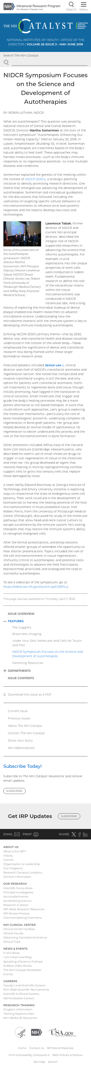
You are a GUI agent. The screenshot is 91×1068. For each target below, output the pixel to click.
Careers (10, 981)
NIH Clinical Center (19, 924)
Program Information (17, 1009)
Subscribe (14, 790)
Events (8, 974)
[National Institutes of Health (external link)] (36, 1032)
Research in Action (16, 905)
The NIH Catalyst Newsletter (22, 970)
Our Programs (13, 868)
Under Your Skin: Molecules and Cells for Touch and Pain (46, 643)
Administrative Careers (18, 998)
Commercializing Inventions (22, 917)
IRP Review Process (16, 913)
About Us (10, 847)
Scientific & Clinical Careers (21, 993)
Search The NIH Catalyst (21, 55)
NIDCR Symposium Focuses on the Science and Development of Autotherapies (47, 654)
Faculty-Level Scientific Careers (24, 985)
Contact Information (17, 876)
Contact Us (36, 1048)
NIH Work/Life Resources (20, 1017)
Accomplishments (15, 896)
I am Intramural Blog (17, 957)
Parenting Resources (27, 663)
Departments (19, 671)
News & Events (15, 948)
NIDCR (35, 179)
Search (53, 1061)
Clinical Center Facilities (19, 929)
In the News (11, 952)
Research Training (19, 1005)
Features (16, 621)
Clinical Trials (11, 941)
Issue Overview (21, 614)
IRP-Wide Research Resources (23, 909)
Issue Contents (21, 678)
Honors (8, 859)
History (8, 855)
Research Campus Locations (22, 872)
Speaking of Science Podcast (23, 961)
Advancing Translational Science (25, 937)
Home (22, 1048)
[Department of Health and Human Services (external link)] (20, 1032)
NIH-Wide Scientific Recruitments (26, 989)
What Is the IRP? (14, 851)
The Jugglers (21, 627)
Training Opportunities (18, 1013)
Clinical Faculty (13, 933)
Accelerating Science (17, 900)
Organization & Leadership (21, 864)
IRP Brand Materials (60, 1048)
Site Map (39, 1061)
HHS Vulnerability (29, 1055)
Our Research (15, 883)
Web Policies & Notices (67, 1055)
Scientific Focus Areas (17, 888)
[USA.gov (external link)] (62, 1032)
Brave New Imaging (26, 634)
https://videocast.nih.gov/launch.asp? (35, 587)
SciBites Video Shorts (17, 965)
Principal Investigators (18, 892)
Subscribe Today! (22, 766)
